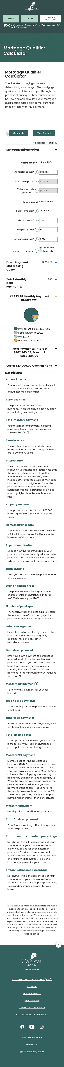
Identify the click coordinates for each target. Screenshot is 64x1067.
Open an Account (50, 18)
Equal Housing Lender (34, 1051)
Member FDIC (32, 1044)
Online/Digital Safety (32, 1007)
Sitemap (32, 986)
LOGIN (32, 18)
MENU (13, 18)
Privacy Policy (32, 993)
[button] (32, 150)
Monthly (48, 251)
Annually (48, 247)
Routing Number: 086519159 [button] (32, 1014)
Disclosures (32, 1000)
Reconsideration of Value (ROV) (32, 979)
